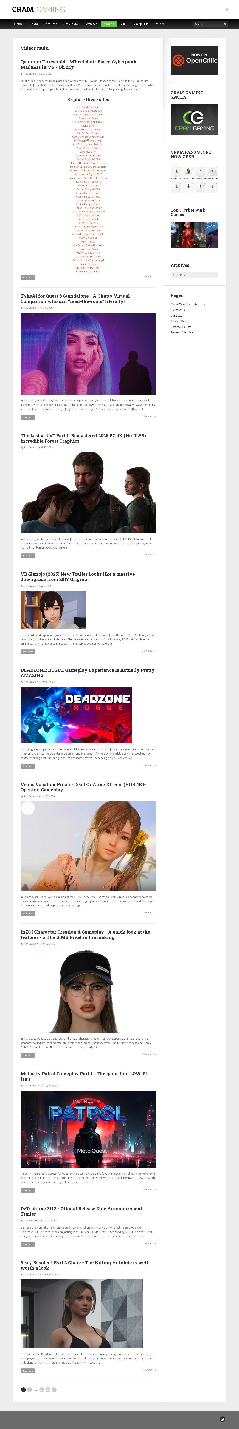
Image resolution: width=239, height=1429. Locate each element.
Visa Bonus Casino (88, 185)
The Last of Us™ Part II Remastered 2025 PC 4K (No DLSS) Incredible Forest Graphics (83, 438)
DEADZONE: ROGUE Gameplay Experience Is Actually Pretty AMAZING (88, 672)
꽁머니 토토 (88, 241)
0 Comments (149, 276)
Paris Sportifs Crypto (88, 219)
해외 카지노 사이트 (88, 215)
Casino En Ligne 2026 (88, 159)
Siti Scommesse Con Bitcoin (88, 121)
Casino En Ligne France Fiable (88, 233)
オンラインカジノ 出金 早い (88, 144)
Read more (27, 277)
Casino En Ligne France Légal (88, 260)
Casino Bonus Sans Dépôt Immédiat (88, 177)
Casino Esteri (88, 125)
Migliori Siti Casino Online (88, 207)
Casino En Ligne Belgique (88, 110)
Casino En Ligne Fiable (88, 192)
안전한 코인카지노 (88, 222)
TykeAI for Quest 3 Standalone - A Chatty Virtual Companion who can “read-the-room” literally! (75, 298)
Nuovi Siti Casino (88, 237)
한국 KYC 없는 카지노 (88, 148)
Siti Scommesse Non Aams (88, 114)
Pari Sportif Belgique (88, 106)
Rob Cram (29, 73)
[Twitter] (226, 9)
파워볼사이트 (88, 151)
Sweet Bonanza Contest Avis (88, 136)
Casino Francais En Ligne (88, 155)
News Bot (29, 1220)
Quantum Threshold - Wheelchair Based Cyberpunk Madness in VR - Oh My (79, 64)
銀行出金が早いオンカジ (88, 140)
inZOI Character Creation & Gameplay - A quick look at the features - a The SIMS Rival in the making (85, 934)
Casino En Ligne (88, 263)
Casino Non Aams (88, 118)
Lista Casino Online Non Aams (88, 245)
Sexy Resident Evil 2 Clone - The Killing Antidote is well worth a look (84, 1265)
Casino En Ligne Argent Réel (88, 226)
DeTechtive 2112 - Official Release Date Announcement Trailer (81, 1211)
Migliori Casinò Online (88, 252)
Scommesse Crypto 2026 (88, 174)
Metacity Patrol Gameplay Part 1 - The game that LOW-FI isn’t (84, 1076)
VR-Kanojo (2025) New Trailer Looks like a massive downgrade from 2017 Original (78, 576)
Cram (38, 9)
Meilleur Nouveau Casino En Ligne (88, 162)
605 (42, 1389)
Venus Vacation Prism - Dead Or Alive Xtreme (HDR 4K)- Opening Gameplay (83, 787)
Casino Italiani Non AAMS (88, 256)
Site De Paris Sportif (88, 133)
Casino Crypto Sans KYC (88, 129)
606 (48, 1389)
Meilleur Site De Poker (88, 267)
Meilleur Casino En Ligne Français (88, 166)
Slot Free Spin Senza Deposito (88, 211)
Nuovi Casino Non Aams (88, 181)
